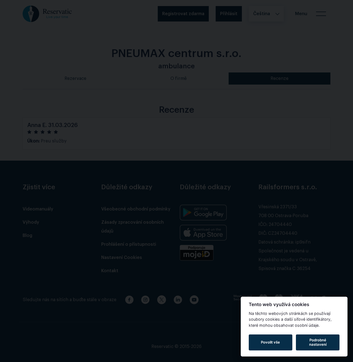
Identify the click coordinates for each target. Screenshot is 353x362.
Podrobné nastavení (318, 342)
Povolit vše (270, 342)
